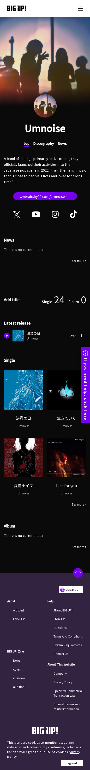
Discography (43, 143)
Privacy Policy (63, 682)
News (62, 143)
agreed (72, 763)
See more (78, 260)
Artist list (18, 610)
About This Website (61, 664)
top (27, 143)
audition (18, 687)
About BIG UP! (63, 610)
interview (19, 678)
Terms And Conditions (68, 636)
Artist (11, 601)
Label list (19, 619)
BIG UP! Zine (15, 651)
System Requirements (68, 645)
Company (60, 673)
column (18, 669)
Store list (59, 619)
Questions (60, 627)
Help (51, 601)
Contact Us (61, 654)
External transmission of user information (67, 706)
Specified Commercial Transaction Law (68, 693)
